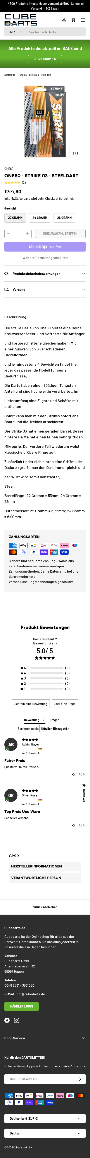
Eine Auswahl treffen (60, 233)
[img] (45, 740)
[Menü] (83, 20)
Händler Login (21, 1006)
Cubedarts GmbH (22, 1147)
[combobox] (45, 31)
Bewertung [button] (31, 720)
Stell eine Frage (65, 704)
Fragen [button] (54, 720)
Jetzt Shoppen (45, 59)
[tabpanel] (45, 424)
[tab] (15, 316)
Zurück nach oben (45, 907)
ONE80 (8, 169)
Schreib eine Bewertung (30, 704)
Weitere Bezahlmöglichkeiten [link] (45, 257)
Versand (24, 198)
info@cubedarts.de (30, 994)
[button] (73, 20)
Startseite (9, 74)
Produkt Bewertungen (45, 627)
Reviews (84, 795)
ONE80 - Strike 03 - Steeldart (35, 74)
